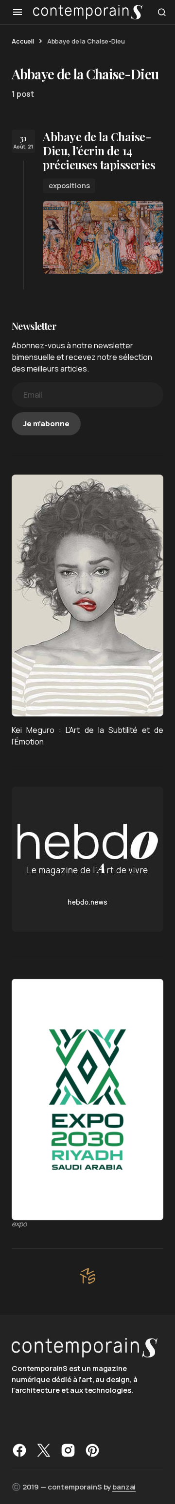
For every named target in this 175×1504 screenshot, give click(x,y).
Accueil (23, 41)
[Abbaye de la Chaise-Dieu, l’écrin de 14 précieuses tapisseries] (103, 237)
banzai (124, 1487)
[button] (17, 12)
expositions (69, 185)
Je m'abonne (46, 423)
